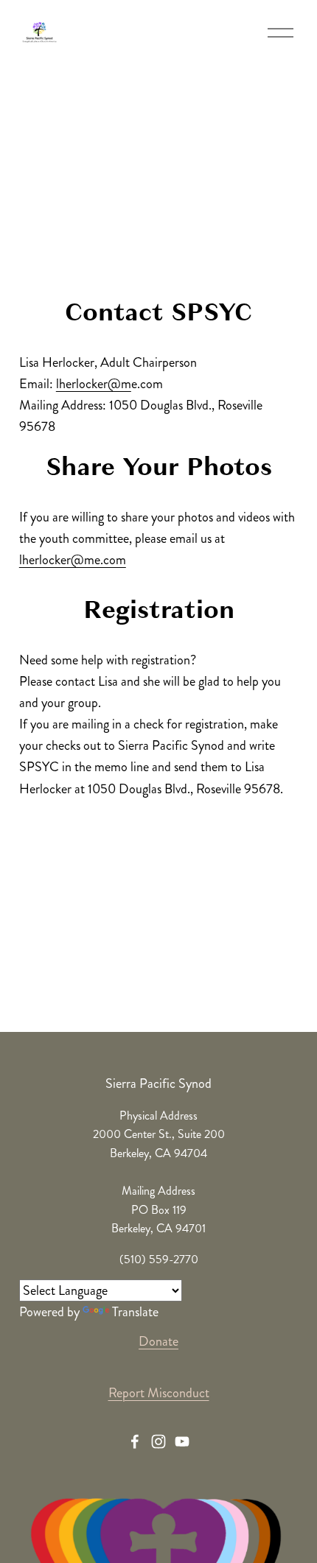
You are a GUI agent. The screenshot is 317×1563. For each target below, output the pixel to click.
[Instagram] (158, 1441)
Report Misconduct (158, 1392)
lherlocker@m (93, 383)
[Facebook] (135, 1441)
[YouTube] (182, 1441)
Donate (158, 1341)
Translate (135, 1311)
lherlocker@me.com (72, 559)
